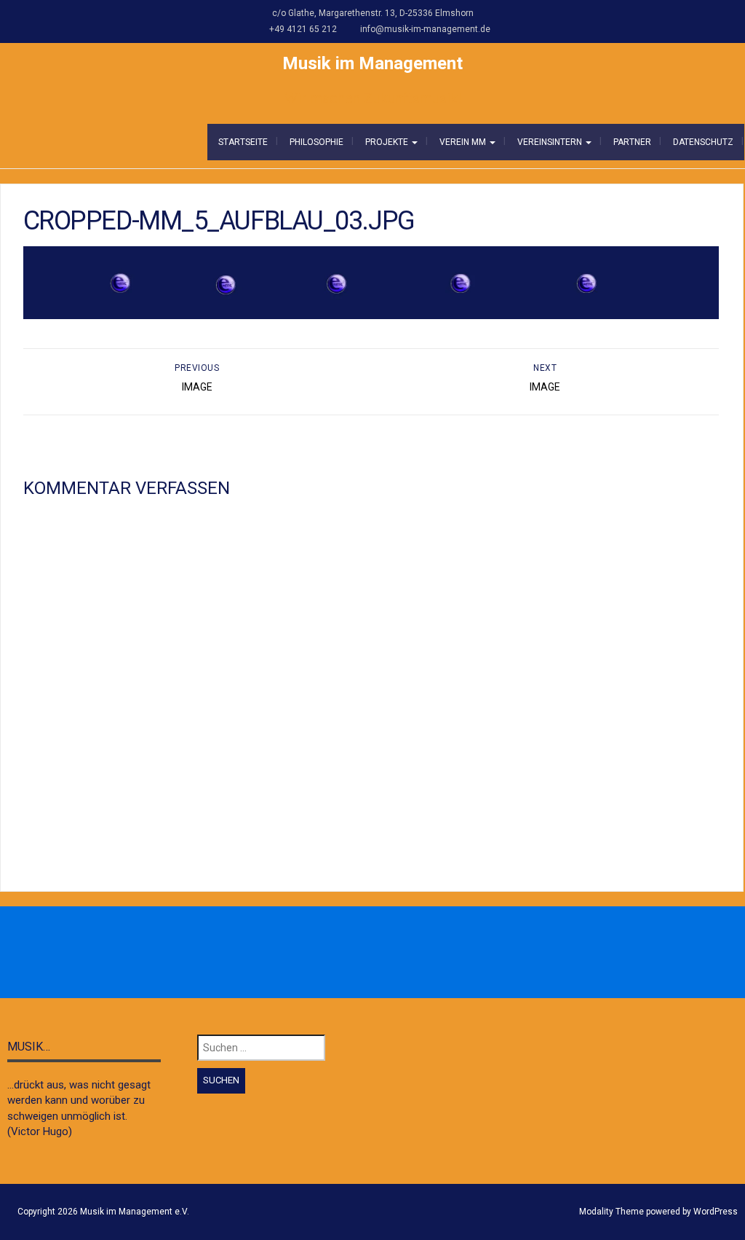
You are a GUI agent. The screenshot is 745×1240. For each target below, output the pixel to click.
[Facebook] (324, 953)
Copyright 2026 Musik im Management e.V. (103, 1211)
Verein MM (463, 142)
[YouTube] (420, 953)
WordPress (715, 1211)
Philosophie (316, 142)
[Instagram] (356, 953)
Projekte (387, 142)
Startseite (243, 142)
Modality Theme (611, 1211)
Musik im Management (372, 63)
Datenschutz (703, 142)
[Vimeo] (388, 953)
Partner (632, 142)
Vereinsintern (550, 142)
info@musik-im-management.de (425, 29)
